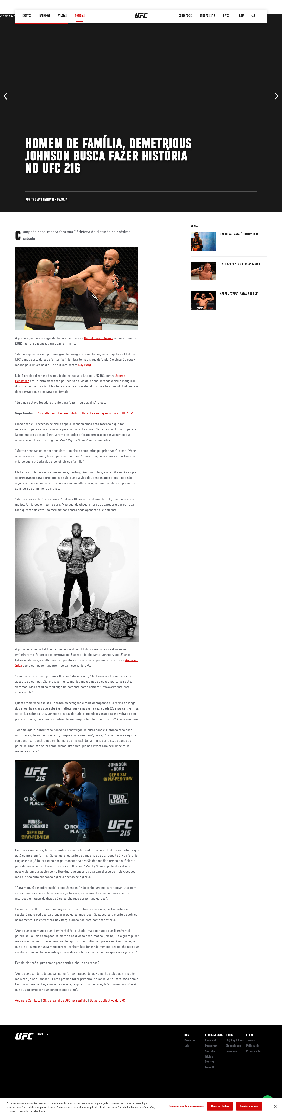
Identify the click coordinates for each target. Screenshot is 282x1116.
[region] (141, 1107)
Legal (249, 1035)
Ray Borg (84, 365)
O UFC (229, 1035)
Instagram (211, 1046)
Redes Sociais (214, 1035)
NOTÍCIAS (80, 15)
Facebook (211, 1040)
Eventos (27, 15)
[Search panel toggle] (253, 15)
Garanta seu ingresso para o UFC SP (107, 413)
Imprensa (231, 1051)
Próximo (275, 96)
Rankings (45, 15)
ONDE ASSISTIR (207, 15)
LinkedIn (210, 1067)
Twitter (209, 1062)
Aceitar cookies (249, 1106)
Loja (186, 1046)
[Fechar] (275, 1106)
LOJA (241, 15)
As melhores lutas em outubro (58, 413)
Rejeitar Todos (220, 1106)
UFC (186, 1035)
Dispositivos (233, 1046)
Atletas (62, 15)
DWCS (226, 15)
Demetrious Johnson (98, 338)
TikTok (209, 1057)
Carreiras (190, 1040)
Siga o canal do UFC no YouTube (65, 1001)
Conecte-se (185, 15)
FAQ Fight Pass (235, 1040)
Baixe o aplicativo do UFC (107, 1001)
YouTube (210, 1051)
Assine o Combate (27, 1001)
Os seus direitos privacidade (186, 1106)
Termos (250, 1040)
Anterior (6, 96)
